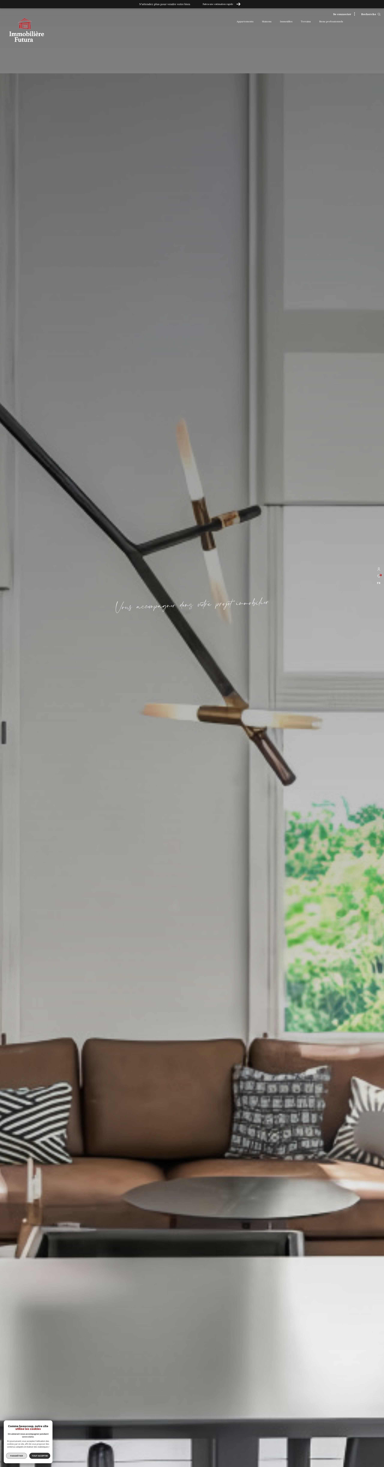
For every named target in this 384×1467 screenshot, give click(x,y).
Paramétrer (16, 1455)
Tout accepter (40, 1455)
